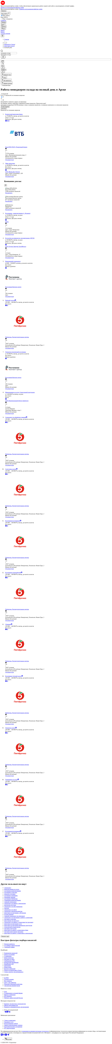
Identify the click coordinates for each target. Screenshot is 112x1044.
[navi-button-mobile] (2, 35)
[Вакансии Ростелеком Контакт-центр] (57, 277)
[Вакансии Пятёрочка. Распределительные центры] (57, 321)
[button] (3, 30)
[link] (4, 26)
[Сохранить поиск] (2, 61)
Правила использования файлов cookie (30, 9)
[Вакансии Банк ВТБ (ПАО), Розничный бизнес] (57, 134)
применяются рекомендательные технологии (35, 1031)
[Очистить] (3, 57)
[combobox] (9, 53)
